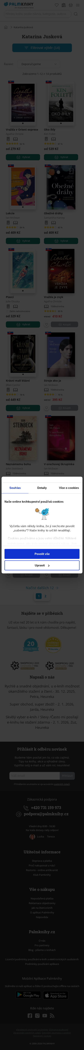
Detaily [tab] (42, 487)
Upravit (40, 565)
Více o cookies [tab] (69, 487)
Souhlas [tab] (15, 487)
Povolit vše (42, 554)
